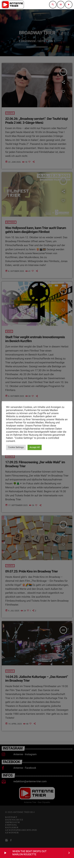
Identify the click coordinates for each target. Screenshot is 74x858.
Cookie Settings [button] (16, 447)
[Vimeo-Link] (13, 5)
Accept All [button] (35, 447)
